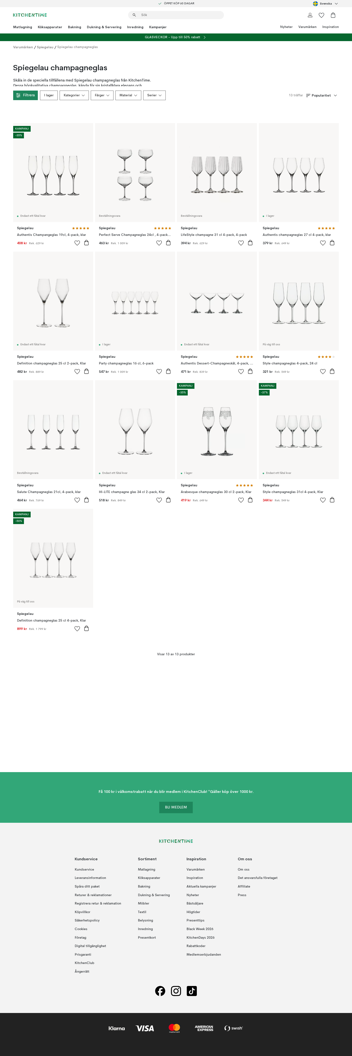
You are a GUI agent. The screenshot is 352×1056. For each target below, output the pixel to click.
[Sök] (134, 15)
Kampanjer (158, 27)
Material (125, 95)
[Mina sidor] (310, 15)
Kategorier (72, 95)
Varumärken (307, 27)
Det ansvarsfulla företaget (258, 878)
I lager (49, 95)
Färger (99, 95)
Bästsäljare (195, 903)
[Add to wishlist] (77, 243)
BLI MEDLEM (176, 807)
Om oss (244, 869)
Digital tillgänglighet (90, 946)
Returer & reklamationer (93, 895)
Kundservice (84, 869)
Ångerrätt (82, 971)
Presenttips (195, 920)
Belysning (145, 920)
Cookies (81, 929)
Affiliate (244, 886)
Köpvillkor (82, 912)
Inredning (135, 27)
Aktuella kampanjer (201, 886)
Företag (80, 937)
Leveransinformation (90, 878)
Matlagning (22, 27)
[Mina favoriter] (321, 15)
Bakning (74, 27)
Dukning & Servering (104, 27)
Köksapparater (50, 27)
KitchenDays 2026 (201, 937)
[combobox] (326, 3)
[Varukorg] (333, 15)
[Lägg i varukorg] (86, 242)
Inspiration (330, 27)
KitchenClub (84, 963)
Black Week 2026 (200, 929)
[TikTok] (192, 991)
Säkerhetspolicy (87, 920)
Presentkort (147, 937)
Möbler (143, 903)
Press (242, 895)
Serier (152, 95)
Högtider (193, 912)
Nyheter (286, 27)
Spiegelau (45, 47)
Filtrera (29, 95)
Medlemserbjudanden (204, 954)
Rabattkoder (196, 946)
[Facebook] (160, 991)
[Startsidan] (30, 15)
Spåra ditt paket (87, 886)
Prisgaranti (83, 954)
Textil (142, 912)
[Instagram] (176, 991)
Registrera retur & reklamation (98, 903)
